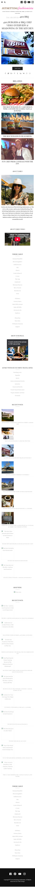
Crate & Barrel (17, 273)
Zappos (17, 326)
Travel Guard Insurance (17, 390)
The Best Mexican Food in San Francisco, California (17, 508)
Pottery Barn (17, 301)
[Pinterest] (24, 2)
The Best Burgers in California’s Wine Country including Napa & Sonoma (17, 109)
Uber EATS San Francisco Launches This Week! (17, 441)
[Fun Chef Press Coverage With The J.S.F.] (17, 149)
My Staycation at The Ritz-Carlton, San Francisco (17, 577)
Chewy (18, 270)
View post (17, 68)
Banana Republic (17, 259)
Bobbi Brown (17, 264)
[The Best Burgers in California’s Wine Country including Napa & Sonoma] (17, 94)
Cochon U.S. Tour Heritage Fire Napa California (17, 707)
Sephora (17, 313)
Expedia (17, 375)
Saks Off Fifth (17, 307)
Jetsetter (17, 384)
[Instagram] (32, 2)
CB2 (17, 267)
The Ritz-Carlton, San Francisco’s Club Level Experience (17, 618)
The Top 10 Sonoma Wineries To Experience (17, 474)
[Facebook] (21, 2)
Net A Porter (17, 288)
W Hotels (17, 395)
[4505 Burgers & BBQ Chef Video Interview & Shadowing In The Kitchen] (17, 48)
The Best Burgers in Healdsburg (17, 136)
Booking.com (17, 372)
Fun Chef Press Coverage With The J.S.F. (17, 162)
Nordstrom (17, 290)
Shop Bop (17, 318)
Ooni (17, 293)
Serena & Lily (17, 310)
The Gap (17, 279)
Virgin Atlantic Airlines (17, 392)
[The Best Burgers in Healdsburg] (17, 123)
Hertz (17, 378)
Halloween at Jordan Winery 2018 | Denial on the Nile (17, 635)
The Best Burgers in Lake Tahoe (17, 741)
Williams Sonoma (17, 324)
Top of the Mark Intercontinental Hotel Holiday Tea (17, 758)
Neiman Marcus (17, 285)
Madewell (17, 282)
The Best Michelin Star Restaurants (18, 560)
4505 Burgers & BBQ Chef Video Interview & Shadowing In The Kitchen (17, 25)
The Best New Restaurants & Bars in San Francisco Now (17, 543)
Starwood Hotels (17, 387)
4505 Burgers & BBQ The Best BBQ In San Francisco (17, 458)
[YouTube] (28, 2)
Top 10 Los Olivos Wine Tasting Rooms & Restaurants (17, 491)
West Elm (17, 321)
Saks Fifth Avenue (17, 304)
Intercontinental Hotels (18, 381)
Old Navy (17, 298)
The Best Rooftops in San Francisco (17, 724)
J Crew (17, 276)
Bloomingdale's (17, 261)
